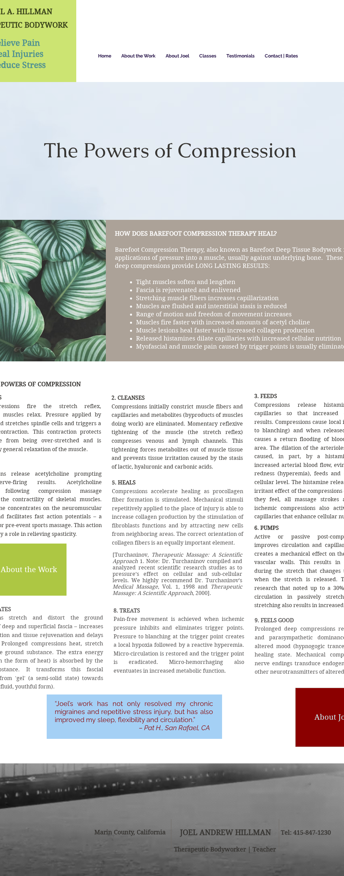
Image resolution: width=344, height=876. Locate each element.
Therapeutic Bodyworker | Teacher (225, 849)
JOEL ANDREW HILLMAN (225, 832)
